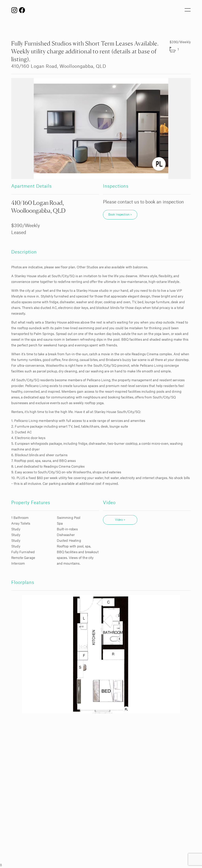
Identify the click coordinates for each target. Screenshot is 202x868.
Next (182, 128)
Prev (19, 128)
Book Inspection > (120, 214)
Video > (120, 519)
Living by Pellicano (101, 12)
